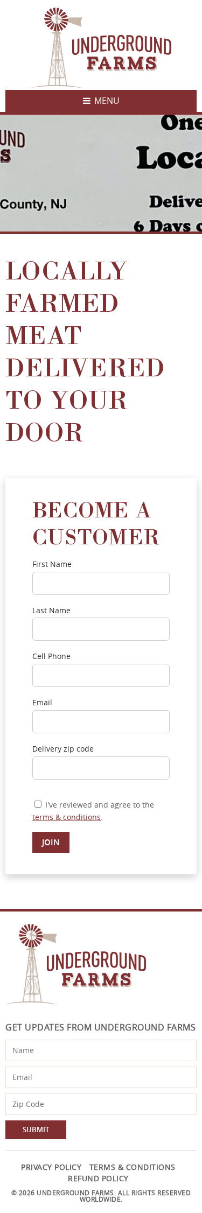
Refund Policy (98, 1178)
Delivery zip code (63, 749)
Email (42, 702)
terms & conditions (66, 817)
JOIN (51, 842)
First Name (52, 564)
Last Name (51, 610)
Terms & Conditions (132, 1167)
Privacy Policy (51, 1167)
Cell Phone (51, 656)
